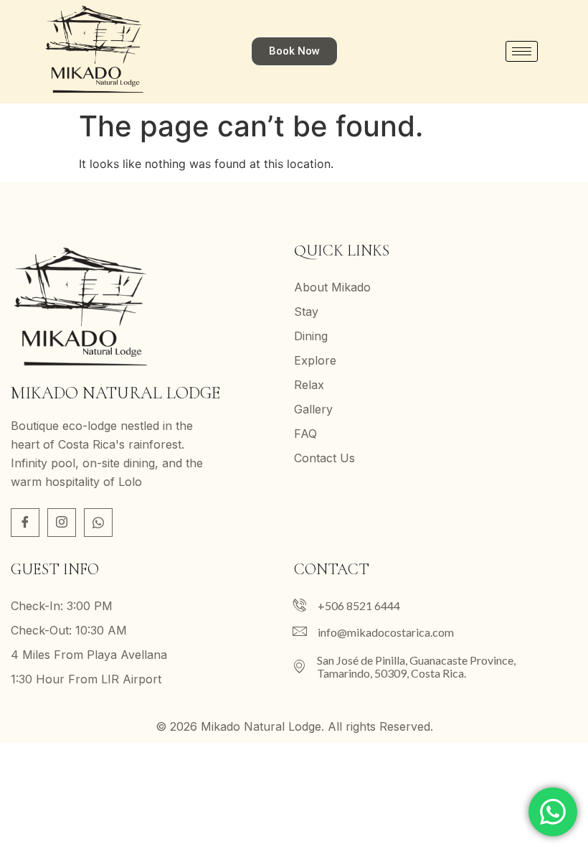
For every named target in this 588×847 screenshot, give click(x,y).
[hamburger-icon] (522, 51)
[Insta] (61, 522)
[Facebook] (25, 522)
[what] (98, 522)
